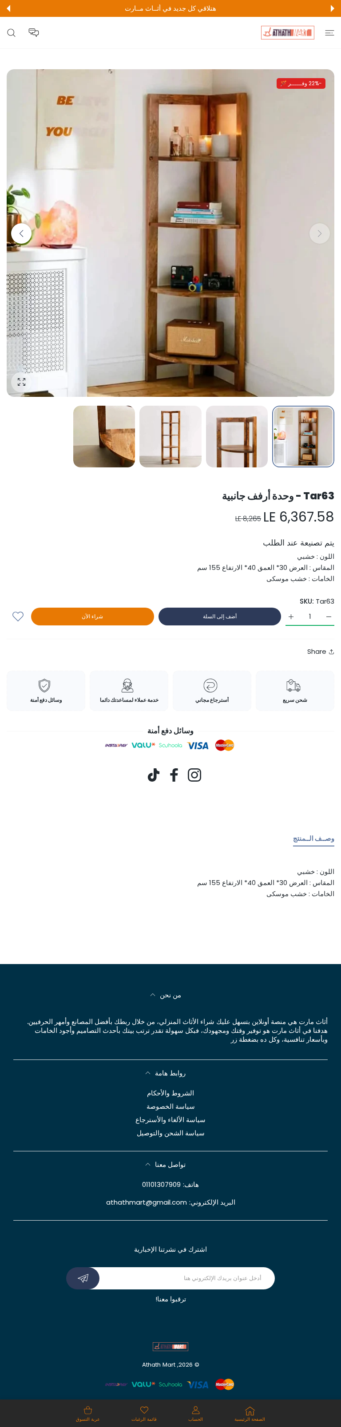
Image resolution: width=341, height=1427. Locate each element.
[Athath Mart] (287, 33)
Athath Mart (158, 1364)
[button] (332, 8)
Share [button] (316, 651)
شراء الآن (92, 616)
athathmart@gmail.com (146, 1202)
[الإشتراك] (82, 1278)
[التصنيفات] (330, 32)
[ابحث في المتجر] (11, 32)
